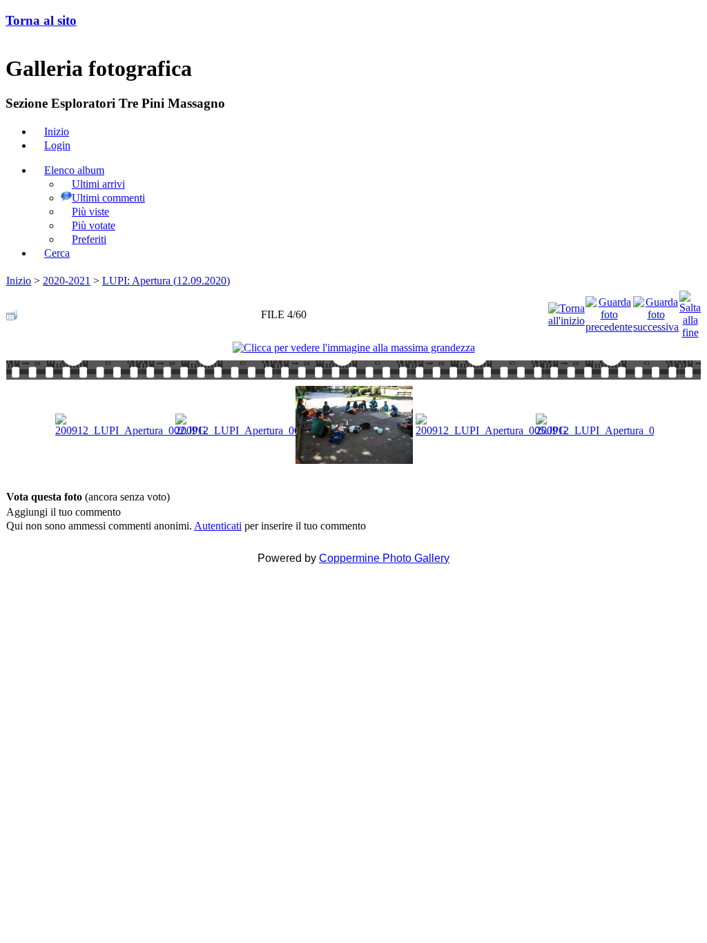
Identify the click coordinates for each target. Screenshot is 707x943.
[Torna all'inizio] (566, 311)
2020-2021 (66, 280)
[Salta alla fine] (690, 311)
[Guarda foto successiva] (656, 311)
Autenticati (218, 526)
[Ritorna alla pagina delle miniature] (11, 311)
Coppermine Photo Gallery (384, 558)
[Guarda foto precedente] (608, 311)
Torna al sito (41, 20)
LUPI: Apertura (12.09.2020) (166, 280)
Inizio (18, 280)
